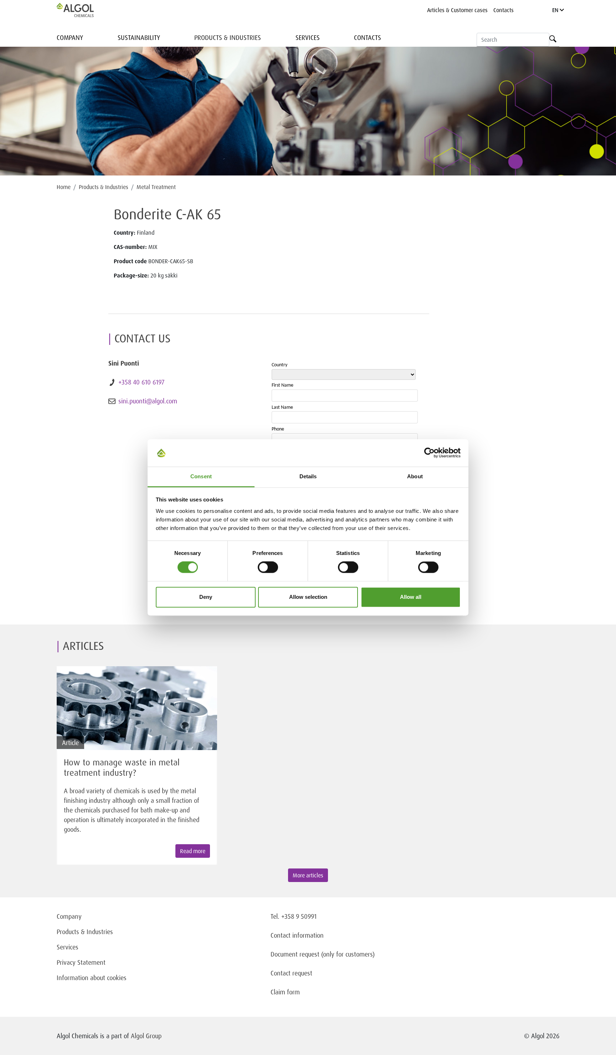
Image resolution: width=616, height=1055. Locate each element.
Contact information (297, 935)
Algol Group (146, 1036)
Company (70, 37)
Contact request (291, 973)
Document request (295, 954)
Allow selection (308, 597)
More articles (308, 875)
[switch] (268, 567)
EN (556, 10)
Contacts (503, 10)
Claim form (285, 992)
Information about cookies (92, 978)
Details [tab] (308, 476)
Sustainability (139, 37)
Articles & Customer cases (457, 10)
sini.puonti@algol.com (147, 401)
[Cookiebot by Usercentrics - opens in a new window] (429, 453)
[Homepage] (83, 10)
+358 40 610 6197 (141, 382)
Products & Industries (227, 37)
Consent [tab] (201, 476)
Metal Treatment (156, 186)
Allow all (410, 597)
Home (64, 186)
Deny (205, 597)
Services (308, 37)
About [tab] (415, 476)
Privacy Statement (81, 962)
